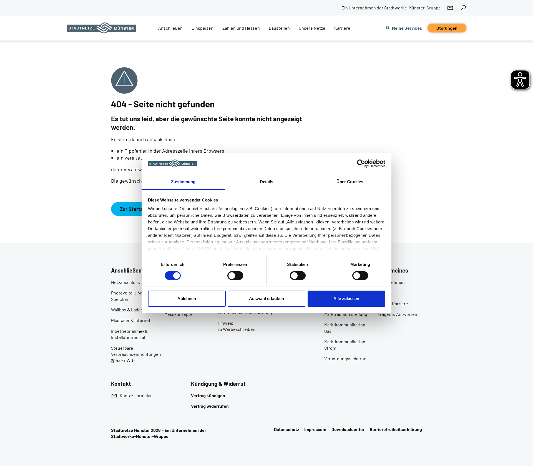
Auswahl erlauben (266, 298)
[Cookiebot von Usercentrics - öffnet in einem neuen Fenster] (361, 163)
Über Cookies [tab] (349, 181)
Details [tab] (266, 181)
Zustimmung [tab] (183, 181)
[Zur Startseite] (101, 28)
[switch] (235, 275)
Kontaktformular (136, 395)
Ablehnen (186, 298)
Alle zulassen (346, 298)
